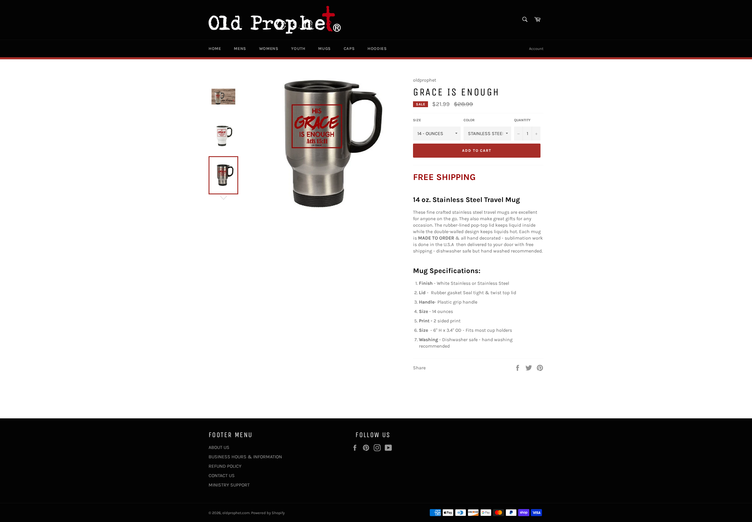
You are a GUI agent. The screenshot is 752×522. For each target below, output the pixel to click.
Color (469, 120)
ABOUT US (219, 447)
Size (417, 120)
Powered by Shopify (268, 513)
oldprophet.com (236, 513)
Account (536, 48)
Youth (298, 48)
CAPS (349, 48)
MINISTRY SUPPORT (229, 485)
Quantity (522, 120)
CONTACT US (222, 475)
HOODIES (377, 48)
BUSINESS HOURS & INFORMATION (245, 456)
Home (215, 48)
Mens (240, 48)
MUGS (324, 48)
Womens (268, 48)
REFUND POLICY (225, 466)
